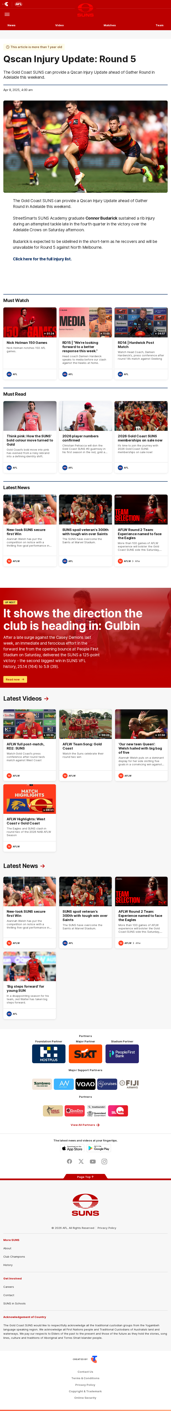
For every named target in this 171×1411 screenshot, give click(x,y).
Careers (8, 1286)
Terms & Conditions (85, 1378)
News (11, 25)
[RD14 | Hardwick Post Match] (141, 343)
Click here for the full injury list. (42, 258)
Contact (8, 1295)
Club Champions (14, 1256)
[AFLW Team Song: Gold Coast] (85, 745)
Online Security (85, 1397)
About (7, 1248)
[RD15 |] (85, 343)
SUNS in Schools (14, 1303)
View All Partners (83, 1124)
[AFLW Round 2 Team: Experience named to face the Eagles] (141, 530)
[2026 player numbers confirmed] (85, 437)
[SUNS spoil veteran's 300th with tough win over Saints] (85, 530)
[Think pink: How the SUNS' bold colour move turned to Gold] (30, 437)
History (8, 1265)
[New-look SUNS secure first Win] (30, 530)
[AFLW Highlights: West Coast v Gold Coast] (29, 818)
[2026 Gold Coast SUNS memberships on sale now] (141, 437)
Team (159, 25)
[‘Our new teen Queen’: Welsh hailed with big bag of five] (141, 745)
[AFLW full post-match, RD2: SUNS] (29, 745)
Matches (110, 25)
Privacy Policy (107, 1227)
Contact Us (85, 1371)
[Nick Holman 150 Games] (30, 343)
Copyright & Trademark (85, 1391)
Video (59, 25)
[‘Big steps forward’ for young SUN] (29, 985)
